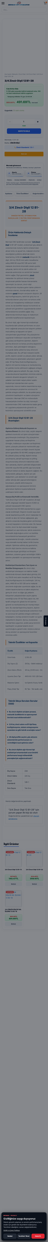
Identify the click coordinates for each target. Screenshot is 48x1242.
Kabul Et (38, 1236)
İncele (13, 884)
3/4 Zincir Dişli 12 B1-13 (13, 869)
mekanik (25, 257)
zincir (32, 275)
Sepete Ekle (24, 131)
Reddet (10, 1236)
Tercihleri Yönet (23, 1236)
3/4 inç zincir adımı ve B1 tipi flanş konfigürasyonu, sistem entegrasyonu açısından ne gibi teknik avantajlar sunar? (24, 727)
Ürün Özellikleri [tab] (22, 194)
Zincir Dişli (22, 74)
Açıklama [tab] (8, 194)
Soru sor (24, 154)
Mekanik (15, 74)
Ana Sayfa (8, 74)
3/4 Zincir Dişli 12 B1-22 (34, 869)
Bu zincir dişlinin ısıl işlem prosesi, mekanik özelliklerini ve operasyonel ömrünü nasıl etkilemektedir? (22, 715)
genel (15, 293)
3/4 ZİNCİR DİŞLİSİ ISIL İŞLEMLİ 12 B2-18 (13, 910)
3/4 (33, 242)
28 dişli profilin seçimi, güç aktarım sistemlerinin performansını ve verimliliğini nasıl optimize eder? (22, 740)
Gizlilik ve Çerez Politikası (11, 1230)
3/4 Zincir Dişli (31, 74)
